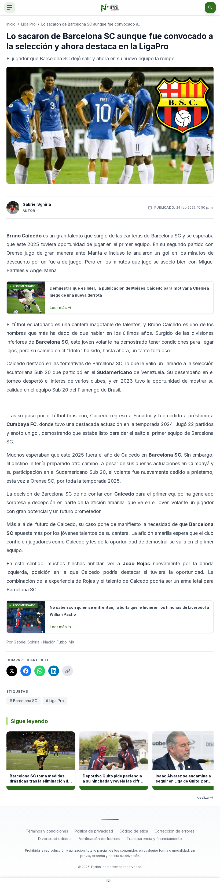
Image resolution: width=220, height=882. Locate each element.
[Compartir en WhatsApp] (39, 671)
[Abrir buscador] (210, 7)
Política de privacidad (94, 831)
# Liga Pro (55, 700)
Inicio (11, 24)
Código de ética (133, 831)
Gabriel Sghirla (37, 204)
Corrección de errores (175, 831)
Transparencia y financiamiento (154, 838)
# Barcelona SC (23, 700)
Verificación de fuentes (99, 838)
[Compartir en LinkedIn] (53, 671)
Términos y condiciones (47, 831)
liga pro (28, 24)
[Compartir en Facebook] (25, 671)
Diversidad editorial (55, 838)
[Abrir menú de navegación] (9, 7)
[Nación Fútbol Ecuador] (110, 7)
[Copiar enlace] (67, 671)
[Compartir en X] (11, 671)
